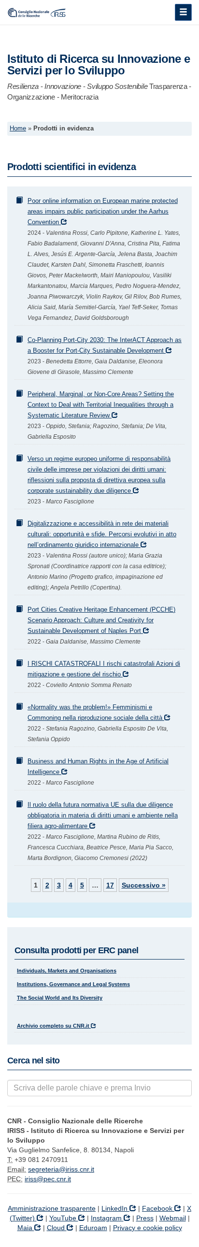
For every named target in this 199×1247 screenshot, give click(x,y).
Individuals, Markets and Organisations (66, 971)
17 (110, 885)
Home (18, 128)
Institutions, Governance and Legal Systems (73, 984)
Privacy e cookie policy (147, 1228)
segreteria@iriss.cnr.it (61, 1169)
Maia (25, 1228)
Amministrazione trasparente (52, 1208)
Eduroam (93, 1228)
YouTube (63, 1218)
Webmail (172, 1218)
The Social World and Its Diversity (59, 998)
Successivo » (144, 885)
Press (145, 1218)
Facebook (158, 1208)
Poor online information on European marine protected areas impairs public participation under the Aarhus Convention (103, 212)
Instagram (107, 1218)
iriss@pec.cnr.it (48, 1179)
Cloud (57, 1228)
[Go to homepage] (37, 12)
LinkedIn (115, 1208)
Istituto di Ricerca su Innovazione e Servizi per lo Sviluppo (98, 64)
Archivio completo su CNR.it (54, 1026)
